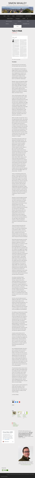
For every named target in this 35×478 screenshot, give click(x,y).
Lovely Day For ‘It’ (16, 424)
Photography (18, 18)
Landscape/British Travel (26, 23)
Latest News (19, 21)
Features (16, 23)
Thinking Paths (14, 414)
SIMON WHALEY (17, 3)
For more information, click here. (26, 464)
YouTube (23, 18)
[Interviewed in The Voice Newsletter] (25, 413)
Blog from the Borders (9, 21)
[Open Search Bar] (27, 18)
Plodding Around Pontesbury (19, 415)
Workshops (7, 23)
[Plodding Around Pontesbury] (19, 413)
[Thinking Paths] (14, 413)
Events (28, 21)
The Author (15, 423)
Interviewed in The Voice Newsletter (25, 415)
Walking (18, 26)
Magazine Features (10, 18)
